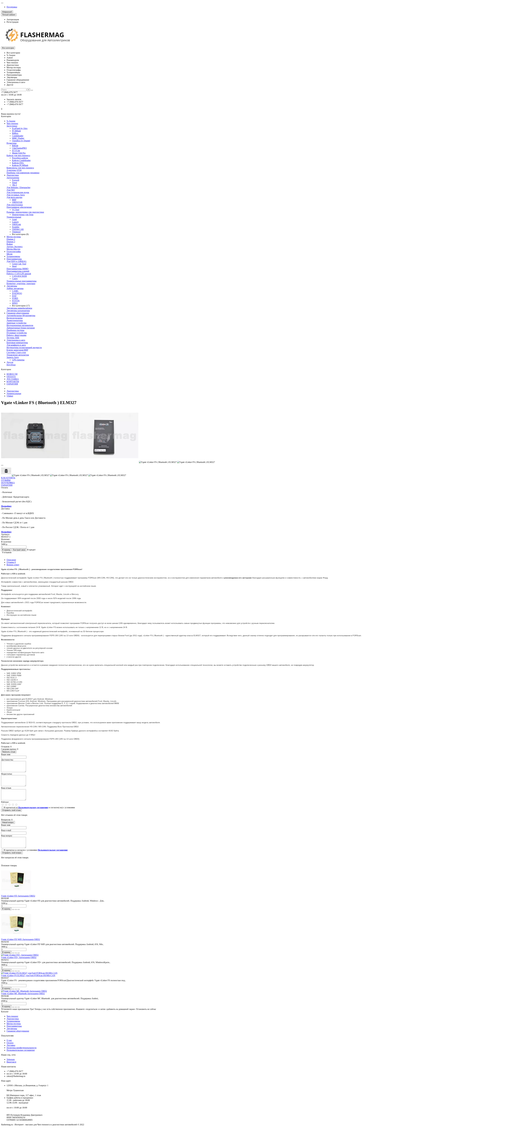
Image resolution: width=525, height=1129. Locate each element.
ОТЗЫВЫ (6, 480)
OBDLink (16, 224)
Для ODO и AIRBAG (17, 261)
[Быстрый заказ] (13, 909)
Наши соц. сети (8, 1055)
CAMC (15, 291)
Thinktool (16, 232)
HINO (15, 303)
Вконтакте (11, 1062)
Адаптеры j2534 (14, 170)
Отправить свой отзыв (11, 810)
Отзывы (11, 562)
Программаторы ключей (18, 271)
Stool (14, 266)
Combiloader (17, 136)
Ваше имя (5, 754)
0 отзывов (6, 552)
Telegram (11, 1059)
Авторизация (13, 19)
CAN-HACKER (19, 276)
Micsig (9, 254)
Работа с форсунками (16, 335)
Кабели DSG (18, 163)
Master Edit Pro (19, 153)
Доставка (11, 1045)
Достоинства (7, 760)
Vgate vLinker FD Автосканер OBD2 (18, 896)
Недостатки (6, 774)
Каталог (5, 1011)
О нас (9, 1040)
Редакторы (12, 143)
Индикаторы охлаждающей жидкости (24, 347)
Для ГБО (11, 190)
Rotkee (10, 244)
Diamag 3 (11, 241)
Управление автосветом (18, 355)
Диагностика (13, 175)
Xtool (14, 182)
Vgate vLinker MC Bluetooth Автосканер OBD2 (23, 993)
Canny (15, 278)
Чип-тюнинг (12, 123)
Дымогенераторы (15, 320)
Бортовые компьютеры (17, 342)
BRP (14, 200)
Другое (10, 362)
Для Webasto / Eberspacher (18, 187)
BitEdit (15, 145)
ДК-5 (14, 185)
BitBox (15, 133)
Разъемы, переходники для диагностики (25, 212)
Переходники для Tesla (22, 214)
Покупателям (7, 1035)
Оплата (10, 1043)
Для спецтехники (15, 205)
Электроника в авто (16, 340)
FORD (15, 298)
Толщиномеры (13, 256)
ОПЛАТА (11, 376)
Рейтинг (5, 802)
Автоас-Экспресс (15, 246)
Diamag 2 (11, 239)
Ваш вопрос (6, 836)
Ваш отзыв (6, 788)
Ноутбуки (11, 365)
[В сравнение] (19, 909)
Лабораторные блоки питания (21, 328)
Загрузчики (12, 126)
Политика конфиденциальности (22, 1048)
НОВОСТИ (12, 374)
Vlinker (10, 396)
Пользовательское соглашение (21, 1050)
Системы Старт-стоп (16, 352)
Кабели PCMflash (20, 165)
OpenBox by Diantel (21, 141)
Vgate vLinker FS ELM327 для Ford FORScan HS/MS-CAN (28, 975)
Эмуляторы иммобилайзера (19, 308)
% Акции (11, 121)
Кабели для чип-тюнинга (18, 155)
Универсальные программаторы (22, 281)
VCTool (15, 209)
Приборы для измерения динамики (23, 173)
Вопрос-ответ (13, 565)
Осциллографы (14, 251)
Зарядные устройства (16, 323)
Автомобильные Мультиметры (21, 315)
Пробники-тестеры (15, 330)
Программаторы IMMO (17, 269)
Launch (15, 222)
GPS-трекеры (18, 360)
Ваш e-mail (6, 830)
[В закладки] (2, 465)
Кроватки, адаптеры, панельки (21, 283)
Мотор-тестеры (14, 237)
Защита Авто (13, 357)
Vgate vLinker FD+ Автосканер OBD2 (18, 957)
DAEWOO (17, 293)
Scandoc (15, 227)
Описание (11, 560)
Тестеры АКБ (13, 337)
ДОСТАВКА (13, 379)
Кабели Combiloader (21, 160)
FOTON (16, 301)
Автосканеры (13, 177)
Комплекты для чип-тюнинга (20, 168)
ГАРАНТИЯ (12, 384)
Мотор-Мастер (13, 249)
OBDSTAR (17, 202)
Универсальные (14, 217)
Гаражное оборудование (18, 313)
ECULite (16, 150)
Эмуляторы (12, 286)
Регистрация (12, 22)
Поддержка (12, 7)
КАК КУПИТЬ (8, 478)
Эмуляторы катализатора (18, 310)
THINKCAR (18, 229)
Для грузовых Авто (16, 195)
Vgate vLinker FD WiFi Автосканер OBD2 (20, 939)
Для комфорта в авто (16, 345)
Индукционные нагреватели (20, 325)
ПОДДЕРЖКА (8, 482)
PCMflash (16, 131)
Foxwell (15, 180)
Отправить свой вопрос (12, 853)
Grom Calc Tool (19, 264)
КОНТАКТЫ (13, 381)
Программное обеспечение (19, 207)
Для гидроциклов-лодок (18, 192)
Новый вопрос (8, 822)
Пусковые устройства (17, 333)
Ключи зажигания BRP (17, 350)
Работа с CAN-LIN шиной (19, 273)
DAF (14, 296)
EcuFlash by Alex (19, 128)
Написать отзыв (8, 752)
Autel (14, 219)
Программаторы (14, 259)
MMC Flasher (18, 138)
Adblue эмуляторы (15, 288)
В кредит (31, 549)
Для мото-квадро (14, 197)
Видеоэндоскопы (15, 318)
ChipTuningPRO (19, 148)
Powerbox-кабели (20, 158)
